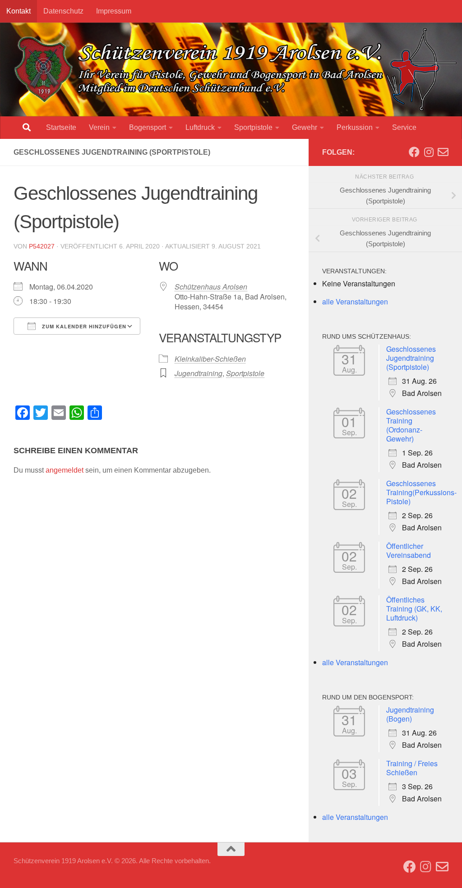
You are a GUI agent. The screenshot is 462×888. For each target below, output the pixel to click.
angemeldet (64, 470)
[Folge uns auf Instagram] (428, 152)
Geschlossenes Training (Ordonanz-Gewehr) (411, 425)
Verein (99, 127)
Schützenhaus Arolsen (211, 286)
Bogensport (147, 127)
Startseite (61, 127)
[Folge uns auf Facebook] (414, 152)
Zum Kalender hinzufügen (83, 326)
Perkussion (355, 127)
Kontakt (18, 11)
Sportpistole (253, 127)
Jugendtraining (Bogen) (410, 714)
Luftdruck (200, 127)
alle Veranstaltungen (355, 301)
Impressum (113, 11)
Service (404, 127)
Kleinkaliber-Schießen (210, 359)
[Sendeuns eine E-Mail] (443, 152)
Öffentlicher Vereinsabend (408, 550)
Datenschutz (63, 11)
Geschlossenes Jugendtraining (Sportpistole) (411, 358)
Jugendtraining (198, 373)
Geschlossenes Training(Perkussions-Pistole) (421, 492)
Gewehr (304, 127)
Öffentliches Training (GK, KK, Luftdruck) (414, 608)
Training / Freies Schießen (412, 768)
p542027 (42, 246)
